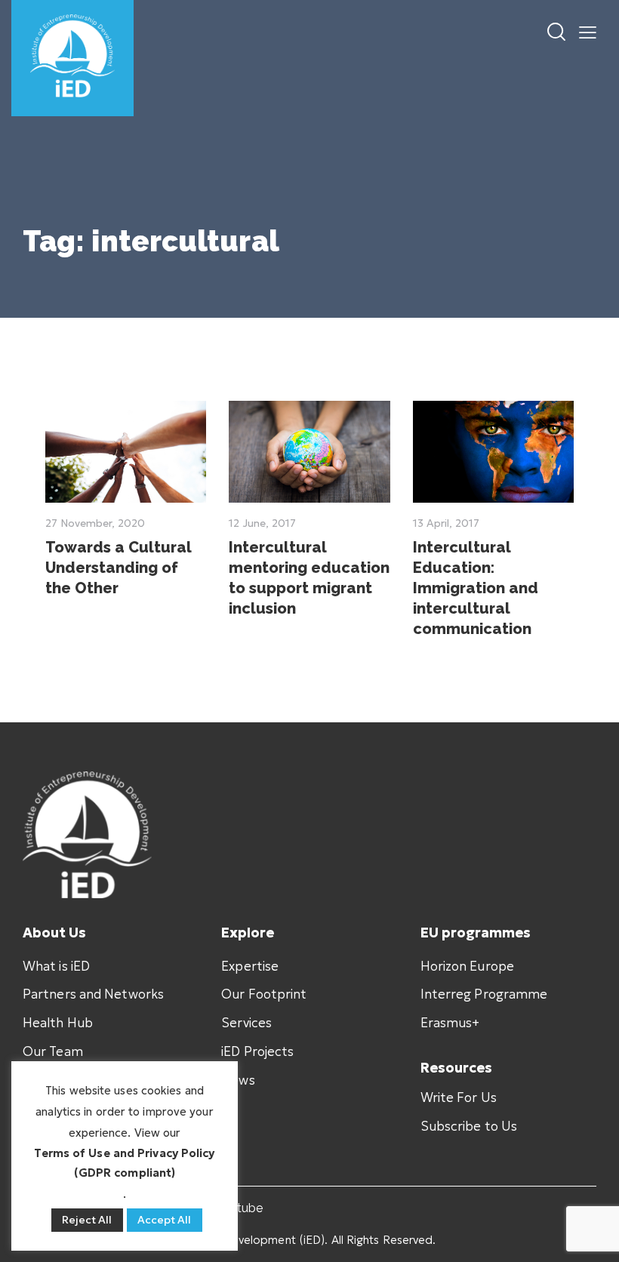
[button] (587, 32)
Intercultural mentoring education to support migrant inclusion (309, 577)
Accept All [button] (164, 1220)
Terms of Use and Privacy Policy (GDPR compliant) (124, 1163)
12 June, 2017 (262, 523)
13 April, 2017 (446, 523)
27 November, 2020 (95, 523)
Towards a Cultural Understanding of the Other (118, 567)
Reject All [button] (87, 1220)
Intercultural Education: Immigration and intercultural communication (475, 588)
